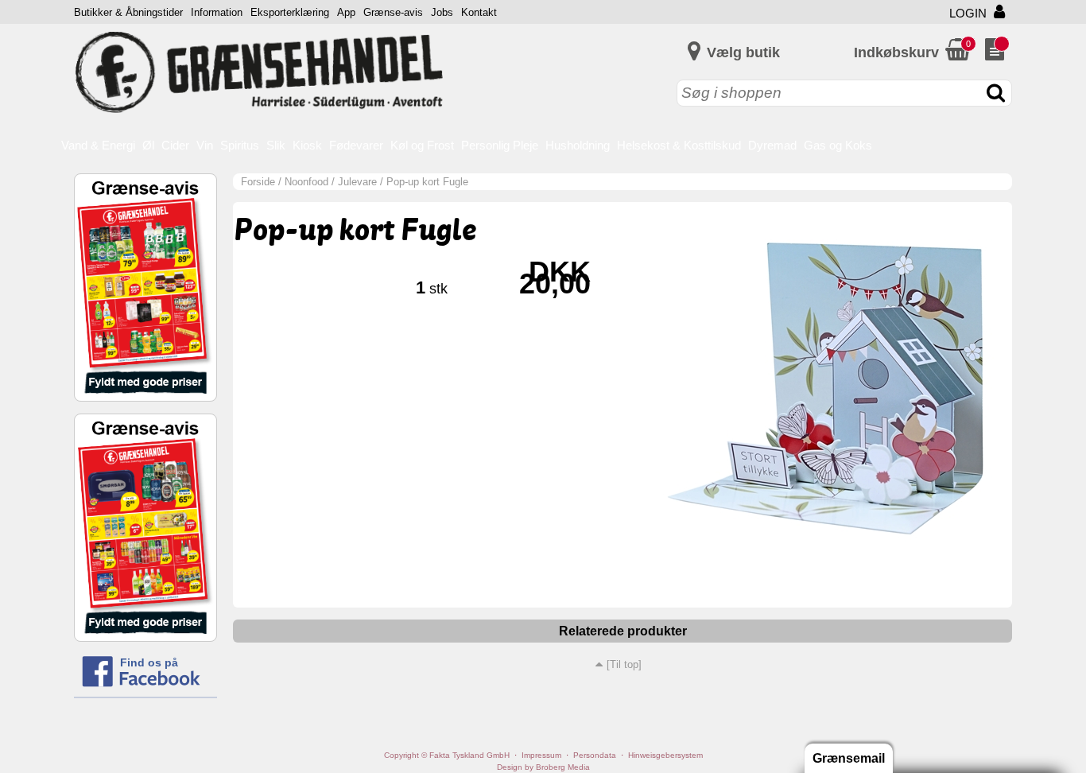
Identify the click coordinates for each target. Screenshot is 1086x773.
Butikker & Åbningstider (128, 12)
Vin (204, 145)
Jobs (442, 12)
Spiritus (239, 145)
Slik (275, 145)
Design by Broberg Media (543, 767)
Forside (258, 182)
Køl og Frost (422, 145)
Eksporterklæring (289, 12)
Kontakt (479, 12)
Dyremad (772, 145)
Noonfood (306, 182)
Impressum (541, 755)
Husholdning (577, 145)
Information (216, 12)
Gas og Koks (838, 145)
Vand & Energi (98, 145)
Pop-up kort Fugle (427, 182)
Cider (175, 145)
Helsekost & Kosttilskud (679, 145)
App (346, 12)
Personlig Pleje (499, 145)
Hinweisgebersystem (665, 755)
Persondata (594, 755)
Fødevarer (356, 145)
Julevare (357, 182)
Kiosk (307, 145)
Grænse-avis (393, 12)
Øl (148, 145)
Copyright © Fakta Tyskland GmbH (447, 755)
